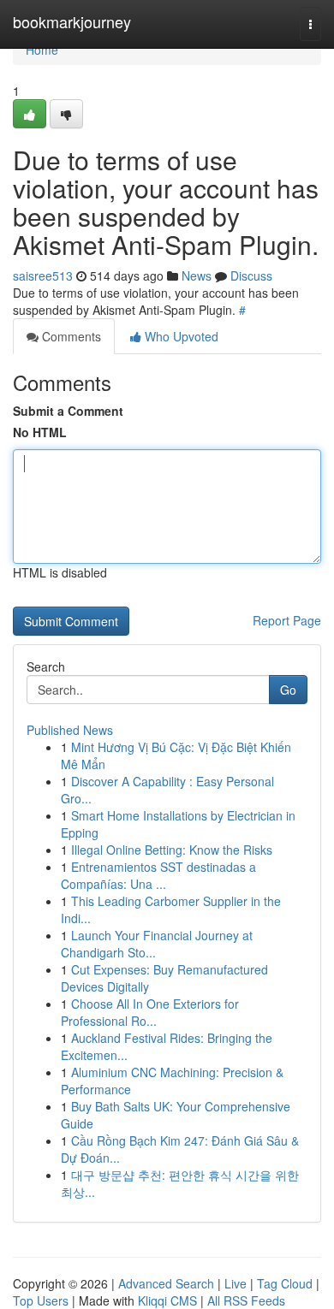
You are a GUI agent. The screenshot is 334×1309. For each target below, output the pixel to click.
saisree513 (43, 275)
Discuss (251, 275)
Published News (70, 729)
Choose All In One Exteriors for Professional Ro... (150, 1012)
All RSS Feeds (246, 1300)
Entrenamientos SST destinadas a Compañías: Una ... (158, 875)
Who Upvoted (179, 336)
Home (42, 49)
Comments (70, 336)
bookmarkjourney (72, 21)
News (197, 275)
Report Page (287, 620)
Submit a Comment (68, 410)
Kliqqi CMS (167, 1300)
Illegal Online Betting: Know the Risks (171, 849)
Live (235, 1283)
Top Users (41, 1300)
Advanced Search (166, 1283)
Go (288, 689)
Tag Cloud (285, 1283)
